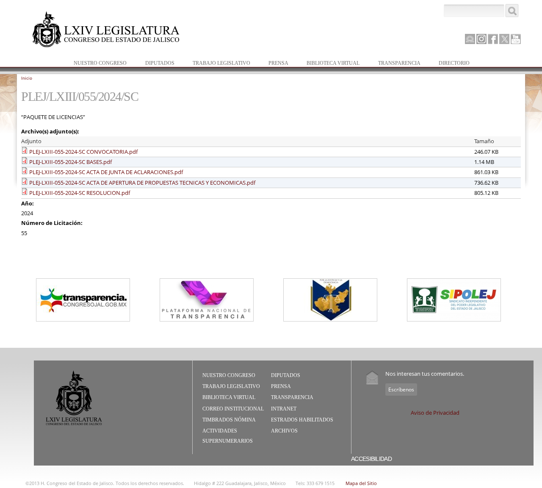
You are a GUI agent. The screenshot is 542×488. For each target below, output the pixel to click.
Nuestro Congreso (96, 63)
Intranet (283, 409)
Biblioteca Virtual (328, 63)
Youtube (516, 39)
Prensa (274, 63)
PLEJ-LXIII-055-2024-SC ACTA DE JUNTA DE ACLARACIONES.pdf (106, 172)
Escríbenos (401, 389)
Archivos (284, 431)
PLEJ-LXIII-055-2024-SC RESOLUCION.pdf (79, 193)
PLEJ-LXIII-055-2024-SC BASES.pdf (70, 162)
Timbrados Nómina (229, 420)
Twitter (504, 39)
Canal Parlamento (470, 39)
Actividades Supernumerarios (227, 436)
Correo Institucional (233, 409)
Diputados (155, 63)
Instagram (481, 39)
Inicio (26, 78)
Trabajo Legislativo (217, 63)
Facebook (493, 39)
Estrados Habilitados (302, 420)
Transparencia (399, 63)
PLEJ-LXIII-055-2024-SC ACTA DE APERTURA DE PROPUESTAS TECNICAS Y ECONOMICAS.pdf (142, 182)
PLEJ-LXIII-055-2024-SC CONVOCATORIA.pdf (83, 151)
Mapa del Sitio (361, 483)
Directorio (454, 63)
